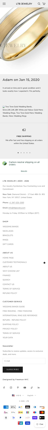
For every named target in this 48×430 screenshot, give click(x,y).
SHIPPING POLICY (11, 324)
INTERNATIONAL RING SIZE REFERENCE (20, 315)
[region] (24, 138)
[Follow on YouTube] (24, 387)
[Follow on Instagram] (11, 387)
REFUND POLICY (10, 293)
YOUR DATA (8, 337)
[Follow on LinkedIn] (38, 387)
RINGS (5, 240)
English (30, 395)
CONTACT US (8, 284)
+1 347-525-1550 (16, 202)
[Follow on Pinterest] (18, 387)
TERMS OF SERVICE (11, 289)
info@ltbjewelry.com (16, 208)
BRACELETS (8, 235)
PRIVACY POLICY (10, 329)
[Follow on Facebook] (4, 387)
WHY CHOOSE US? (11, 271)
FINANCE (7, 275)
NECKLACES (8, 231)
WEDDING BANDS (11, 226)
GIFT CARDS (8, 244)
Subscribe (13, 369)
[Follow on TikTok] (31, 387)
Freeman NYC (21, 379)
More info (24, 171)
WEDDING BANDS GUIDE (14, 306)
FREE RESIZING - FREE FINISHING (17, 311)
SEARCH (6, 280)
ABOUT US (7, 266)
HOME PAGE (8, 258)
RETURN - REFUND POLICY (14, 320)
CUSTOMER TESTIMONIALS (15, 262)
